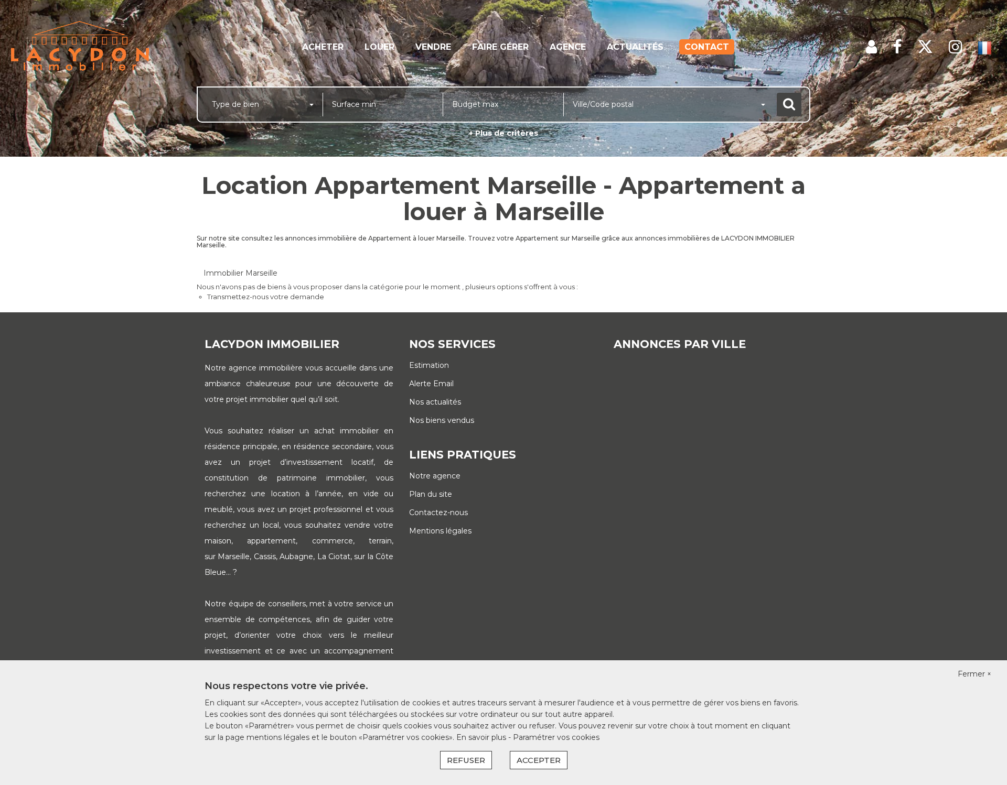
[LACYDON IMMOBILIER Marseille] (91, 47)
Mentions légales (440, 531)
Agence (568, 47)
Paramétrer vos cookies (556, 737)
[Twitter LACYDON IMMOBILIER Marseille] (925, 47)
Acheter (323, 47)
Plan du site (430, 494)
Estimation (429, 365)
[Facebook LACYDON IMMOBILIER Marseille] (897, 47)
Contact (706, 47)
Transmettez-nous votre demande (265, 296)
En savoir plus (482, 737)
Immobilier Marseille (240, 273)
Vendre (433, 47)
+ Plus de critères (503, 133)
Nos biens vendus (441, 420)
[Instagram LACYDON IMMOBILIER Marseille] (956, 47)
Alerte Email (431, 383)
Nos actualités (435, 402)
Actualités (635, 47)
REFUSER (466, 760)
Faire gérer (500, 47)
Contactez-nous (438, 512)
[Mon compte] (871, 47)
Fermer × (974, 674)
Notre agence (434, 476)
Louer (379, 47)
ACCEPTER (539, 760)
